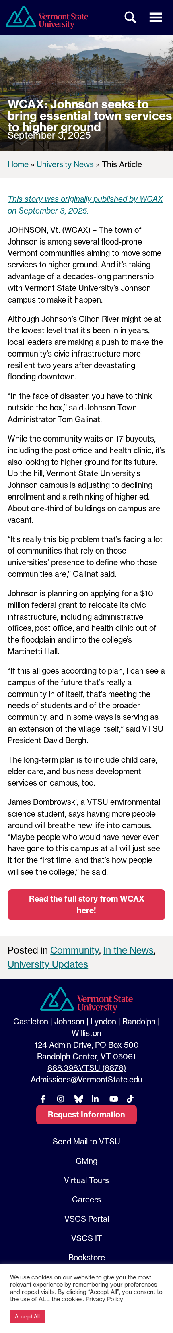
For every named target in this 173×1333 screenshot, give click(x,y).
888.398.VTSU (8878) (86, 1068)
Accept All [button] (27, 1316)
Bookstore (86, 1258)
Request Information (86, 1114)
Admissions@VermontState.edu (86, 1079)
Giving (86, 1161)
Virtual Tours (86, 1180)
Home (18, 164)
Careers (86, 1199)
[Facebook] (43, 1098)
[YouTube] (112, 1098)
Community (74, 950)
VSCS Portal (86, 1219)
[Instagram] (60, 1098)
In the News (128, 950)
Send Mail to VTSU (86, 1141)
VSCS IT (86, 1238)
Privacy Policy (104, 1299)
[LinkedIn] (95, 1098)
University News (65, 164)
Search (130, 17)
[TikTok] (130, 1098)
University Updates (48, 964)
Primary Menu (155, 17)
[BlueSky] (77, 1098)
